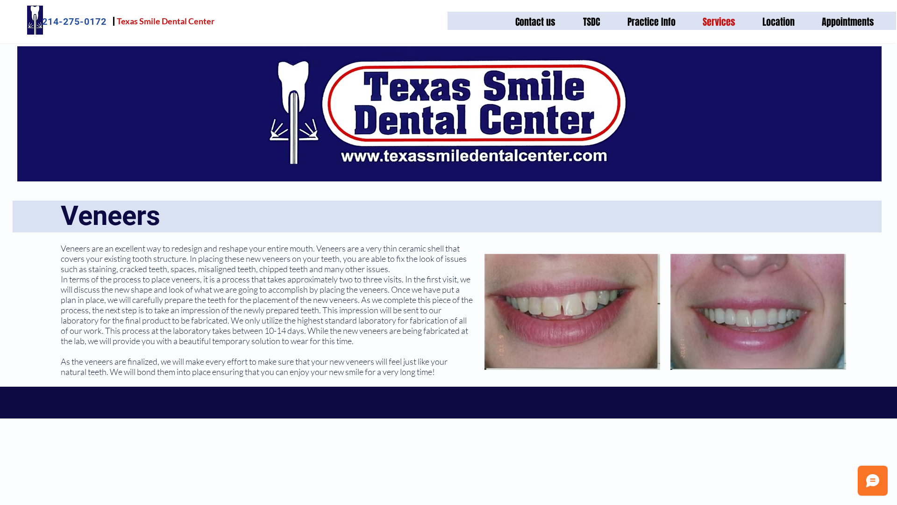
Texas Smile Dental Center (165, 21)
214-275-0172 (74, 21)
